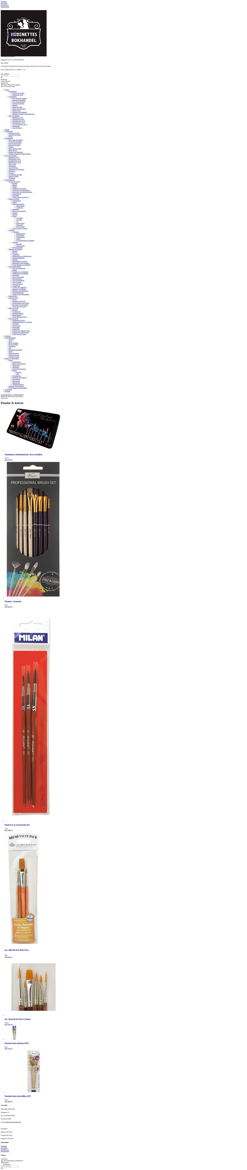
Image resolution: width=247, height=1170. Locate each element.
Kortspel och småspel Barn (20, 332)
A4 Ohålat (19, 218)
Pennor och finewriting (12, 358)
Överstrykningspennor (19, 369)
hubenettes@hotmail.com (13, 34)
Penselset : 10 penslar (13, 601)
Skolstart (15, 242)
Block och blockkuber (19, 211)
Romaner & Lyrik (17, 95)
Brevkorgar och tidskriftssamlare (22, 192)
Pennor (10, 360)
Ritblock (15, 310)
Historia (14, 105)
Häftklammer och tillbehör (20, 273)
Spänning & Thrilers (14, 135)
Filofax (18, 239)
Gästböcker (19, 207)
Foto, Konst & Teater (18, 102)
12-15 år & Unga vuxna (19, 124)
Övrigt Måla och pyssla (19, 317)
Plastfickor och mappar (19, 188)
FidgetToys (11, 171)
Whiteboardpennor (18, 384)
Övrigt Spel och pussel (19, 334)
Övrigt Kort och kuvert (19, 306)
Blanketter (15, 209)
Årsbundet (15, 232)
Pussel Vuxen (16, 325)
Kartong (14, 213)
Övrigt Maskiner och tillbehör (21, 265)
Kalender (19, 244)
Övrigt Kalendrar (17, 247)
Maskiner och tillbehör (15, 249)
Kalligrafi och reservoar (19, 377)
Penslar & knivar (13, 353)
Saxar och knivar (17, 284)
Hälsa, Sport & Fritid (18, 109)
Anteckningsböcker (18, 204)
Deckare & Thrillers (18, 93)
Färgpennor (12, 346)
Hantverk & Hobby (18, 103)
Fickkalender (20, 235)
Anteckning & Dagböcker (16, 169)
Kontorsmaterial (9, 180)
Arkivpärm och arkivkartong (21, 190)
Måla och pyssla (13, 308)
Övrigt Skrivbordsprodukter (20, 294)
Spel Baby (15, 324)
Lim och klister (17, 282)
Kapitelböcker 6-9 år (18, 121)
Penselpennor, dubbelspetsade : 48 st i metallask (23, 454)
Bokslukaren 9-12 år (18, 123)
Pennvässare (16, 381)
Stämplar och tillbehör (19, 289)
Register (14, 183)
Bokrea (7, 90)
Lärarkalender (20, 246)
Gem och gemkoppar (18, 268)
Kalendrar (11, 230)
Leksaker (11, 173)
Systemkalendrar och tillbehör (25, 240)
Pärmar (14, 187)
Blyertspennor (16, 376)
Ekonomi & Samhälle (18, 100)
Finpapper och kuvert (18, 301)
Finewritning (16, 379)
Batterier (15, 260)
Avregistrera (6, 1164)
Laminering (15, 254)
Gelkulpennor (16, 362)
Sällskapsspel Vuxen (18, 320)
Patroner (18, 372)
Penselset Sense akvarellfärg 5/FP (18, 1096)
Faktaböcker (16, 126)
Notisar (14, 202)
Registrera (6, 1162)
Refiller (14, 371)
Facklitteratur (12, 97)
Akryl (10, 341)
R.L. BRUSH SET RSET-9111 (17, 950)
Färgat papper (20, 223)
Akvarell (11, 339)
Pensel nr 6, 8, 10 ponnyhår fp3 (17, 825)
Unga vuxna (12, 164)
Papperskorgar (16, 194)
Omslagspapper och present (20, 303)
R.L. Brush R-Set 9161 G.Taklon (18, 1019)
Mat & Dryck (16, 110)
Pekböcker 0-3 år (17, 117)
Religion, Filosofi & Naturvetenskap (23, 114)
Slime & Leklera (13, 176)
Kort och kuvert (13, 298)
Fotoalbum (15, 195)
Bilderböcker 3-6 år (18, 119)
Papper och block (13, 199)
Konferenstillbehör (18, 292)
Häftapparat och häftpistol (20, 272)
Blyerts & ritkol (13, 344)
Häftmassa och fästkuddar (20, 291)
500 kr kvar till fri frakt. (8, 86)
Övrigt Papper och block (19, 228)
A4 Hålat (19, 220)
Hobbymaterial (16, 315)
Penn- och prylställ (18, 277)
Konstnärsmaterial (17, 313)
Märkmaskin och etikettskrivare (21, 256)
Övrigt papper (20, 227)
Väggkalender (20, 237)
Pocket (10, 136)
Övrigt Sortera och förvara (20, 197)
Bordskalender (20, 234)
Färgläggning (16, 312)
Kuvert (14, 299)
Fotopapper (19, 225)
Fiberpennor (16, 365)
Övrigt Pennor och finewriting (17, 388)
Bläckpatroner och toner (19, 261)
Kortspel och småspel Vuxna (21, 331)
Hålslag (14, 270)
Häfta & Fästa (12, 296)
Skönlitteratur (12, 91)
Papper (14, 216)
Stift (17, 374)
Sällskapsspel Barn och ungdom (22, 322)
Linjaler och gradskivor (19, 287)
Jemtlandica (8, 390)
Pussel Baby (16, 329)
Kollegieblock (16, 201)
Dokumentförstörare (18, 258)
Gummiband (16, 286)
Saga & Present (17, 128)
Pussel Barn (16, 327)
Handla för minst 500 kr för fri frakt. (12, 397)
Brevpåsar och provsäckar (20, 305)
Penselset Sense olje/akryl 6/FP (17, 1043)
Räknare (14, 251)
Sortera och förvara (14, 181)
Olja (9, 348)
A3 (17, 221)
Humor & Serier (17, 107)
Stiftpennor (15, 367)
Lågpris (7, 129)
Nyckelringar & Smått (15, 175)
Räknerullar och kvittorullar (20, 263)
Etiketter (14, 214)
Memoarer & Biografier (19, 112)
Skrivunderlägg (17, 279)
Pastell (10, 351)
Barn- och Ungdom (10, 155)
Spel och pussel (13, 318)
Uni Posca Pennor (13, 357)
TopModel (11, 178)
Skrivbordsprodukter (14, 266)
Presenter (7, 391)
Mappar (14, 185)
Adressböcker (20, 206)
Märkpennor (16, 383)
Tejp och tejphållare (18, 280)
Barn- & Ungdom (13, 116)
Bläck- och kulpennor (19, 364)
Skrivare (14, 253)
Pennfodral (15, 275)
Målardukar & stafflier (15, 350)
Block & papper (13, 343)
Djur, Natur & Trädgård (19, 98)
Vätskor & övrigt (13, 355)
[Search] (1, 78)
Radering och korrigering (16, 386)
